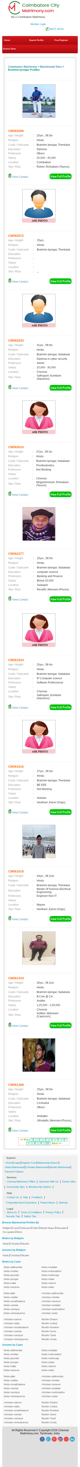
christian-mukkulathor (53, 1309)
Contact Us (13, 1197)
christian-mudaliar (51, 1305)
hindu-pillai (9, 1293)
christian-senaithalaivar (16, 1327)
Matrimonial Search (48, 1162)
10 (47, 1143)
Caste (16, 1228)
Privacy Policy (53, 1212)
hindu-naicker (49, 1283)
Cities (35, 1228)
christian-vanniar (13, 1331)
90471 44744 (57, 29)
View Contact (19, 176)
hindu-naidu (48, 1287)
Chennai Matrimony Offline (21, 1181)
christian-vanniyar (13, 1335)
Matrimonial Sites (51, 66)
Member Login (38, 24)
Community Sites (16, 1187)
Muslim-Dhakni (50, 1319)
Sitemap (63, 1202)
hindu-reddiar (11, 1297)
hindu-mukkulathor (52, 1271)
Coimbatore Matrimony (22, 66)
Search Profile (36, 40)
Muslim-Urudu (49, 1339)
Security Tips (13, 1216)
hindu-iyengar (11, 1279)
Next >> (57, 1143)
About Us (12, 1212)
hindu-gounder (11, 1275)
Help (25, 1197)
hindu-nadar (48, 1279)
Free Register (61, 40)
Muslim (25, 1243)
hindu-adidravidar (13, 1267)
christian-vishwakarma (16, 1339)
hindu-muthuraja (50, 1275)
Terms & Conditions (31, 1212)
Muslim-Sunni (49, 1331)
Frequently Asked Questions (21, 1202)
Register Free (28, 1162)
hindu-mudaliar (49, 1267)
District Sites (9, 49)
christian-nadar (50, 1313)
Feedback (37, 1197)
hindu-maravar (12, 1287)
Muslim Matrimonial (60, 1167)
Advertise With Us (48, 1181)
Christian (15, 1243)
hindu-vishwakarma (14, 1313)
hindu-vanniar (11, 1305)
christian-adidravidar (53, 1293)
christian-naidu (12, 1323)
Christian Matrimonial (37, 1167)
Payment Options (14, 1171)
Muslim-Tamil (49, 1335)
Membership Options (40, 1187)
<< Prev (25, 1139)
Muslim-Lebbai (49, 1323)
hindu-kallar (10, 1283)
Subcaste (26, 1228)
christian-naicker (13, 1319)
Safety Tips (30, 1216)
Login (17, 1162)
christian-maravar (51, 1301)
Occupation (9, 1232)
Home (7, 40)
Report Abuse (47, 1202)
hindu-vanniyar (12, 1309)
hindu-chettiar (11, 1271)
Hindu (6, 1243)
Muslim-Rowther (50, 1327)
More (19, 1232)
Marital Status (47, 1228)
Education (61, 1228)
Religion (7, 1228)
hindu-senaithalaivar (14, 1301)
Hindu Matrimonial (14, 1167)
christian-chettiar (51, 1297)
